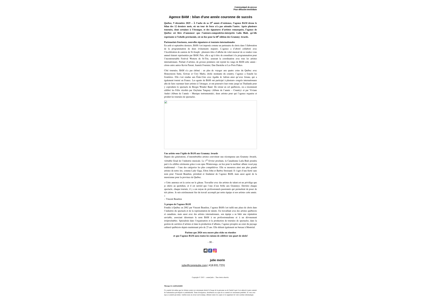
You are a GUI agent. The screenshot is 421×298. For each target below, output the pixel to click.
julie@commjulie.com (194, 265)
